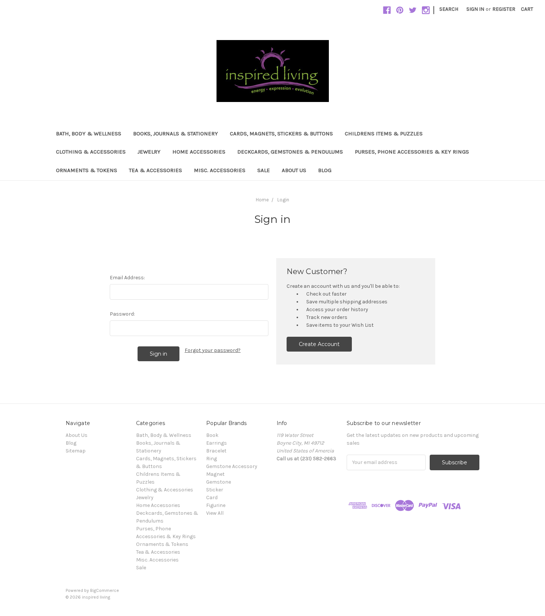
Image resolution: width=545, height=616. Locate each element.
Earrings (216, 443)
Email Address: (127, 277)
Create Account (319, 344)
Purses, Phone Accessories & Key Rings (412, 151)
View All (215, 513)
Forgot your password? (213, 350)
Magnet (215, 474)
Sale (263, 170)
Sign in (475, 9)
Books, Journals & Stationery (175, 133)
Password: (122, 314)
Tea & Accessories (155, 170)
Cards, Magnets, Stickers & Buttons (281, 133)
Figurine (215, 505)
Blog (324, 170)
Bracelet (216, 451)
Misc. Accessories (219, 170)
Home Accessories (198, 151)
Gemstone (218, 482)
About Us (294, 170)
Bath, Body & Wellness (88, 133)
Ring (211, 458)
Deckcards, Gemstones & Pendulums (290, 151)
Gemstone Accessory (231, 466)
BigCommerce (104, 590)
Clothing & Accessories (91, 151)
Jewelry (149, 151)
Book (212, 435)
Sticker (214, 490)
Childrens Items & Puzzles (384, 133)
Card (212, 497)
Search (448, 9)
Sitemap (76, 451)
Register (503, 9)
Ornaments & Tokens (86, 170)
